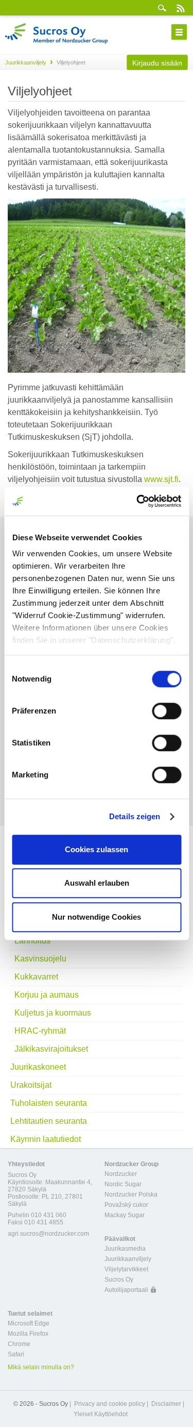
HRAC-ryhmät (40, 1030)
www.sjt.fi (161, 479)
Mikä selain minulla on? (41, 1367)
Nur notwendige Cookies (96, 916)
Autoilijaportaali (126, 1289)
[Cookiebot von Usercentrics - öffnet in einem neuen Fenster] (137, 501)
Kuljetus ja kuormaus (52, 1012)
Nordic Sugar (123, 1184)
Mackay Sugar (124, 1215)
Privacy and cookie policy (109, 1403)
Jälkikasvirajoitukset (51, 1048)
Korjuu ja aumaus (46, 994)
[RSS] (180, 7)
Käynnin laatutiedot (45, 1139)
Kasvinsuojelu (40, 958)
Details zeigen (134, 816)
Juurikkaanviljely (25, 62)
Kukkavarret (36, 976)
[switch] (166, 711)
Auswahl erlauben (96, 882)
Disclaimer (166, 1403)
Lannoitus (32, 940)
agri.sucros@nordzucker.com (48, 1233)
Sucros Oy (118, 1279)
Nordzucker (120, 1173)
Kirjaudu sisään (157, 63)
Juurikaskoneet (38, 1067)
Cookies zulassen (96, 849)
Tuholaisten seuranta (48, 1103)
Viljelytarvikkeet (126, 1269)
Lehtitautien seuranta (48, 1121)
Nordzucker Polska (130, 1194)
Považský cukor (126, 1204)
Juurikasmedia (125, 1248)
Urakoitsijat (30, 1085)
